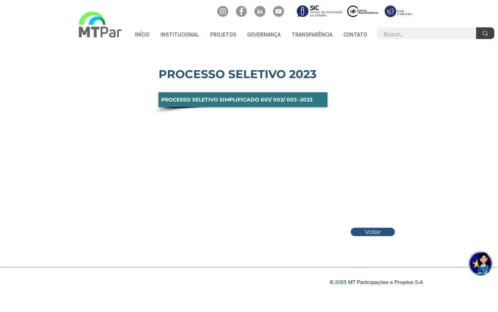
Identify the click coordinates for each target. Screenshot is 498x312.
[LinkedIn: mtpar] (259, 11)
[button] (180, 34)
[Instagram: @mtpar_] (222, 11)
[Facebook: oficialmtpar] (241, 11)
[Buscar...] (485, 33)
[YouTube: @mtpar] (278, 11)
